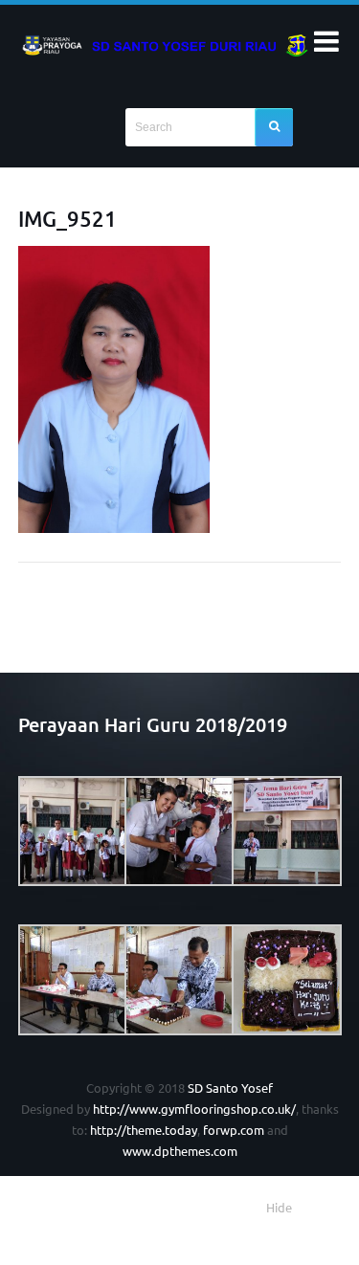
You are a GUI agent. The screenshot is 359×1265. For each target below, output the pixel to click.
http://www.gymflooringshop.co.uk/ (194, 1108)
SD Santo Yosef (230, 1087)
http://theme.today (143, 1129)
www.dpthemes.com (180, 1151)
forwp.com (233, 1129)
